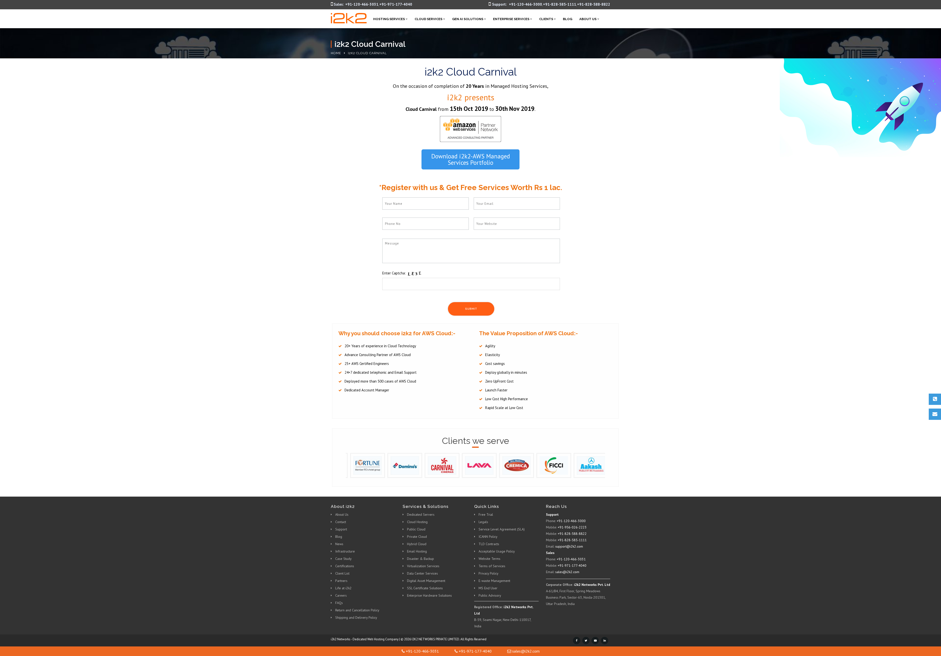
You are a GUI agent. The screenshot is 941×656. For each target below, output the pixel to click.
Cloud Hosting (417, 522)
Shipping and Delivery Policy (356, 617)
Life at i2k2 (343, 588)
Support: (499, 4)
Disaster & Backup (420, 558)
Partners (341, 581)
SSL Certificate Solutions (425, 588)
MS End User (488, 588)
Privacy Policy (488, 573)
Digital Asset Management (426, 581)
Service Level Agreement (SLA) (502, 529)
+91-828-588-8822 (593, 4)
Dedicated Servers (420, 514)
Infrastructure (345, 551)
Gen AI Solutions (467, 19)
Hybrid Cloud (416, 544)
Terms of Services (492, 566)
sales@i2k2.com (567, 572)
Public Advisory (490, 595)
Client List (342, 573)
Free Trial (486, 514)
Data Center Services (422, 573)
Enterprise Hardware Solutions (429, 595)
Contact (340, 522)
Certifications (344, 566)
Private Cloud (417, 536)
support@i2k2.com (569, 546)
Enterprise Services (511, 19)
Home (336, 53)
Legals (483, 522)
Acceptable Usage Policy (497, 551)
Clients (546, 19)
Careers (341, 595)
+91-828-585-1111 (559, 4)
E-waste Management (494, 581)
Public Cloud (416, 529)
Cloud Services (428, 19)
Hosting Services (389, 19)
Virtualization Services (423, 566)
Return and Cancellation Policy (357, 610)
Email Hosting (417, 551)
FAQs (339, 603)
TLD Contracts (489, 544)
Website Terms (489, 558)
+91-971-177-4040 (395, 4)
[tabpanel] (364, 465)
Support (341, 529)
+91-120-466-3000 (525, 4)
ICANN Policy (488, 536)
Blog (567, 19)
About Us (587, 19)
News (339, 544)
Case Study (343, 558)
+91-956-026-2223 (572, 527)
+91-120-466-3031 (361, 4)
